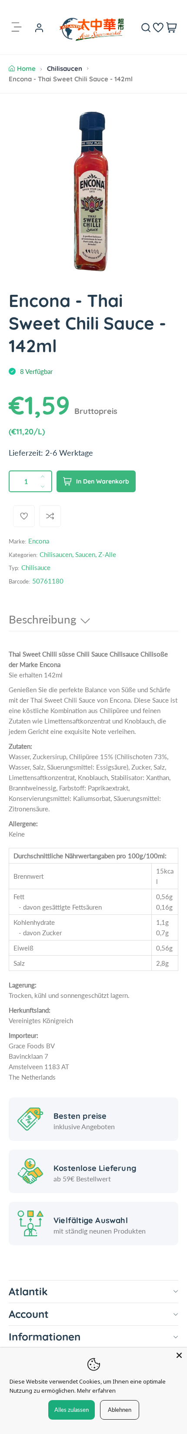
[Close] (179, 1355)
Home (26, 68)
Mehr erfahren (96, 1390)
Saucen (85, 554)
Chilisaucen (64, 68)
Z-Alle (107, 554)
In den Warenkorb (102, 481)
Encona (38, 541)
